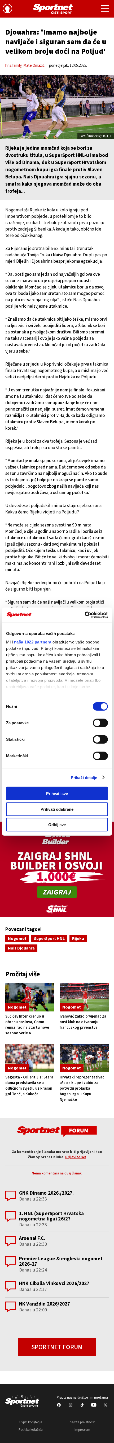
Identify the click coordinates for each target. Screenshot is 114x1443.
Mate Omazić (34, 65)
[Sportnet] (53, 9)
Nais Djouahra (21, 948)
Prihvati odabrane (57, 809)
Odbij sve (57, 824)
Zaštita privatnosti (82, 1422)
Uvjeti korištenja (30, 1422)
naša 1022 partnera (32, 641)
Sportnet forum (57, 1347)
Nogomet (17, 939)
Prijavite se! (75, 1157)
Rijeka (78, 939)
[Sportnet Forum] (57, 1131)
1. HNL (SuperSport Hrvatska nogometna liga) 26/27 (51, 1216)
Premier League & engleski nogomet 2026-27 (61, 1261)
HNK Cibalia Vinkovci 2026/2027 (54, 1283)
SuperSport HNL (49, 939)
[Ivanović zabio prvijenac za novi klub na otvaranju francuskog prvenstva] (84, 997)
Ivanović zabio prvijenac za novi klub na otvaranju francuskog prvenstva (83, 1022)
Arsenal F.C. (32, 1238)
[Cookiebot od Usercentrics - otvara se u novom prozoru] (85, 614)
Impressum (82, 1429)
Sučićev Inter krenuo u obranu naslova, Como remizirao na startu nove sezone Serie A (27, 1025)
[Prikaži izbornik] (105, 9)
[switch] (100, 723)
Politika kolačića (31, 1429)
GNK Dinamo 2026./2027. (46, 1193)
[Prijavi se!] (7, 9)
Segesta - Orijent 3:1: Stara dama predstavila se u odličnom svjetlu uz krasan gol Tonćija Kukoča (29, 1085)
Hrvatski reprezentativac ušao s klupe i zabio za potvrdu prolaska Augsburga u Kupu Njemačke (82, 1088)
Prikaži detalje (84, 777)
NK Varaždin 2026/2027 (44, 1304)
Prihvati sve (57, 793)
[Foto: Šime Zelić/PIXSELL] (57, 107)
